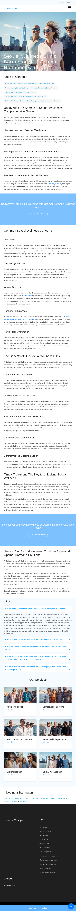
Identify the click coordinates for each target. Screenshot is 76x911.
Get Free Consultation (38, 214)
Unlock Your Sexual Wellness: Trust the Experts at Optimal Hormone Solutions (32, 101)
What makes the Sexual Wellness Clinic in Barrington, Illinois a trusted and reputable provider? (35, 668)
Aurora (28, 798)
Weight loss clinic (15, 772)
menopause (28, 296)
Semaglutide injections (53, 707)
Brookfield (23, 801)
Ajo (52, 798)
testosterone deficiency (18, 319)
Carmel (6, 801)
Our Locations (44, 835)
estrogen (32, 319)
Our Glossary (44, 843)
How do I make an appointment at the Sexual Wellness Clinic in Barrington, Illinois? (35, 648)
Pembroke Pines (18, 798)
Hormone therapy (11, 8)
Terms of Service (45, 831)
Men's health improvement (19, 739)
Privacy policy (44, 839)
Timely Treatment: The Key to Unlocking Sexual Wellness (25, 96)
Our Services (44, 848)
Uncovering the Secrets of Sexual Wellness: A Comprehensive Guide (29, 83)
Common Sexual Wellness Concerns (44, 88)
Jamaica (14, 801)
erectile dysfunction (54, 184)
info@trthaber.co (67, 2)
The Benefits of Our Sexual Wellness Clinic (20, 92)
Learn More (11, 709)
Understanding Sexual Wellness (16, 88)
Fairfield (36, 798)
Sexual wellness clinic (52, 772)
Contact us (43, 827)
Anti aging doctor (15, 707)
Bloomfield (45, 798)
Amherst (7, 798)
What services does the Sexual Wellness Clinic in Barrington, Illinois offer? (36, 609)
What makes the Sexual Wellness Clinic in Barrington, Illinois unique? (34, 639)
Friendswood (60, 798)
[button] (70, 7)
